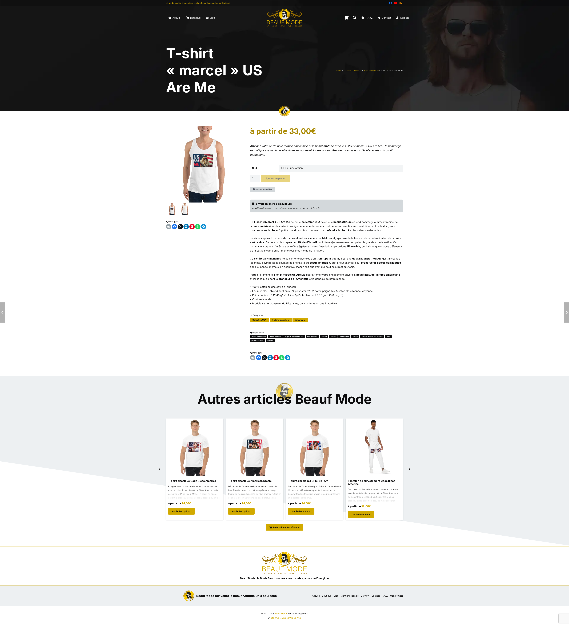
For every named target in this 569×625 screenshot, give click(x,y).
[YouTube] (395, 2)
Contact (375, 595)
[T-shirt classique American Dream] (194, 420)
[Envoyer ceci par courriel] (168, 226)
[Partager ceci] (174, 226)
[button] (354, 17)
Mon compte (396, 595)
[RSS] (400, 2)
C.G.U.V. (365, 595)
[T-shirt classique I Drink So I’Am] (254, 420)
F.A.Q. (385, 595)
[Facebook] (390, 2)
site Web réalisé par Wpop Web (286, 618)
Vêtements (357, 70)
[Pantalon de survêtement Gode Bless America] (314, 420)
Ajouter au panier (275, 178)
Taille (253, 167)
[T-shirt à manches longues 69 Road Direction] (374, 420)
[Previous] (160, 469)
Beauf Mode (281, 613)
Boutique (347, 70)
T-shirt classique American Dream (190, 480)
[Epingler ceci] (192, 226)
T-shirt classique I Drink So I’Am (248, 480)
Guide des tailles (263, 189)
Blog (336, 595)
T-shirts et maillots (371, 70)
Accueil (338, 70)
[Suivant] (409, 469)
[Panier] (346, 18)
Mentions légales (350, 595)
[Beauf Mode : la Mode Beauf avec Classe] (284, 18)
